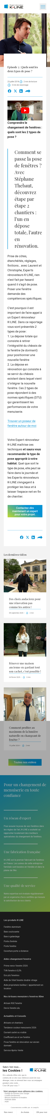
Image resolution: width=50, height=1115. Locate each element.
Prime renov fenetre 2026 (16, 965)
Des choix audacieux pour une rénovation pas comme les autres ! (25, 603)
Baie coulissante (11, 931)
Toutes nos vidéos (25, 762)
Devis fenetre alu (12, 1008)
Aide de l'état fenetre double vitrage (20, 980)
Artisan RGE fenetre (13, 1003)
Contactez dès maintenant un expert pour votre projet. (25, 511)
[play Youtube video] (25, 110)
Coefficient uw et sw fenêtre (17, 1037)
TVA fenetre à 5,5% (12, 970)
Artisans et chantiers (13, 1023)
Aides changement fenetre (17, 959)
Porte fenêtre (10, 946)
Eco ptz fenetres (11, 975)
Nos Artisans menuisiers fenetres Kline (24, 996)
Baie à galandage (12, 936)
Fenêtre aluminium (12, 927)
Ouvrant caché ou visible (15, 1032)
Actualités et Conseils (15, 1016)
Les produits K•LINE (13, 920)
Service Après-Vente (13, 1050)
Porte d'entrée (10, 941)
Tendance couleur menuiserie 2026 (20, 1027)
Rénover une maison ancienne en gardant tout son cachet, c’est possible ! (25, 667)
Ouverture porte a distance (16, 951)
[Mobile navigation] (43, 6)
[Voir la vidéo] (25, 591)
